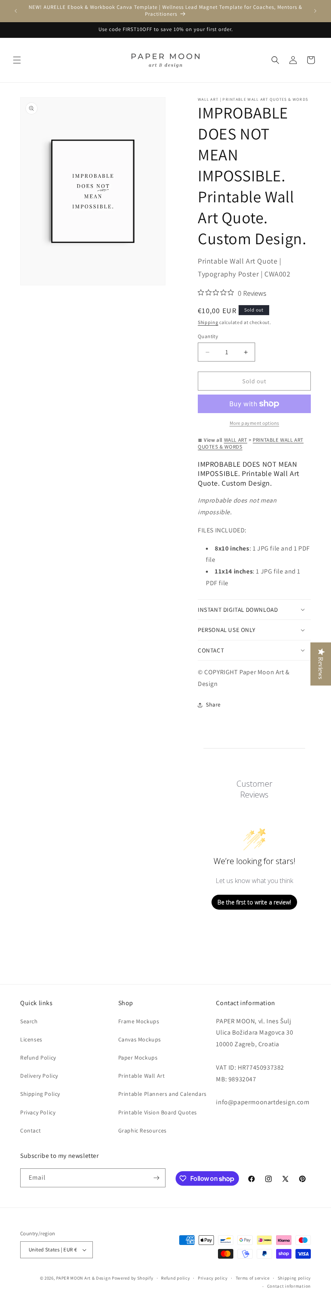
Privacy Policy (37, 1112)
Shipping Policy (40, 1093)
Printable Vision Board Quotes (157, 1112)
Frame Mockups (138, 1021)
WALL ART (235, 439)
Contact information (289, 1286)
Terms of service (253, 1278)
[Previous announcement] (16, 11)
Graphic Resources (142, 1130)
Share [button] (213, 704)
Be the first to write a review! (254, 902)
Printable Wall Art (141, 1075)
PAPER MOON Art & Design (83, 1278)
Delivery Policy (39, 1075)
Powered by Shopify (132, 1278)
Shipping (208, 322)
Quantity (208, 336)
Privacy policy (213, 1278)
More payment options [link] (254, 423)
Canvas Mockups (139, 1039)
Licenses (31, 1039)
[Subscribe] (156, 1177)
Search (29, 1021)
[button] (17, 60)
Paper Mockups (138, 1057)
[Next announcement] (315, 11)
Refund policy (175, 1278)
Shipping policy (294, 1278)
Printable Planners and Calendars (162, 1093)
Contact (30, 1130)
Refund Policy (38, 1057)
